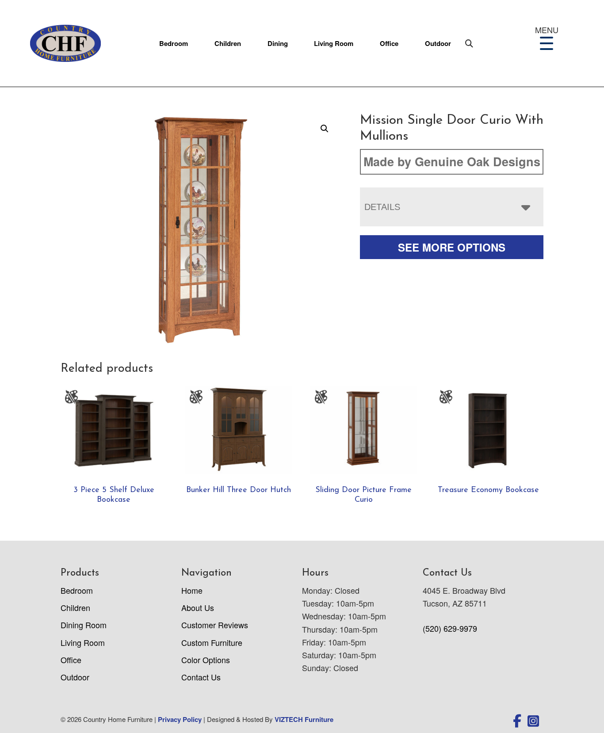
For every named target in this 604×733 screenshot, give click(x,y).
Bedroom (173, 43)
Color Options (205, 659)
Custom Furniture (211, 642)
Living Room (333, 43)
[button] (325, 129)
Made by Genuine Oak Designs (451, 161)
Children (227, 43)
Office (389, 43)
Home (192, 590)
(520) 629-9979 (450, 628)
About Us (197, 607)
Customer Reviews (214, 624)
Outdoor (438, 43)
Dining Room (84, 624)
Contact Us (201, 677)
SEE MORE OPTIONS (451, 247)
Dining (278, 43)
